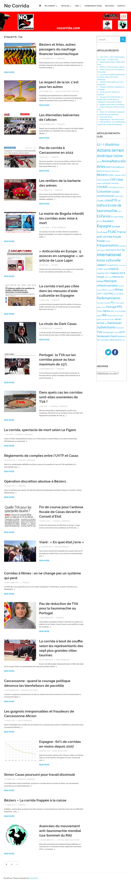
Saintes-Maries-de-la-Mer (105, 319)
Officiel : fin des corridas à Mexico (112, 67)
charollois (115, 183)
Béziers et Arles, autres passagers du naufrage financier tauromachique (58, 49)
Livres (124, 265)
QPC (112, 311)
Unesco (116, 332)
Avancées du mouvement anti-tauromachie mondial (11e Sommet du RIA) (60, 830)
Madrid (113, 269)
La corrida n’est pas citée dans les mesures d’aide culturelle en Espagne (59, 290)
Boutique (109, 6)
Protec (100, 311)
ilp (123, 249)
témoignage (108, 332)
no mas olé (110, 290)
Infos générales (59, 227)
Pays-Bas (107, 303)
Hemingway (101, 250)
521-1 (100, 144)
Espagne (104, 226)
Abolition (112, 144)
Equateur (108, 220)
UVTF (122, 332)
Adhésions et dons (93, 6)
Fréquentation (107, 245)
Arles (101, 166)
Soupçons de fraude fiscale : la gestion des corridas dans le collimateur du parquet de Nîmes (110, 99)
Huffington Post (113, 249)
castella (99, 183)
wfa (123, 340)
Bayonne (101, 171)
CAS (113, 179)
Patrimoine (100, 303)
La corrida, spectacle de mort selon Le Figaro (40, 430)
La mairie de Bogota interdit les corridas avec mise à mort (61, 218)
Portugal (111, 306)
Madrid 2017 (103, 273)
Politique (33, 690)
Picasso (103, 307)
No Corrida (16, 6)
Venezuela (103, 336)
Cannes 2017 (120, 175)
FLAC (112, 231)
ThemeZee (33, 878)
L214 (119, 265)
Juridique (63, 406)
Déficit (102, 205)
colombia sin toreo (116, 187)
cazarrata (106, 183)
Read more (9, 72)
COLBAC (102, 187)
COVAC (100, 200)
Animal (99, 162)
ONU (105, 293)
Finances (61, 58)
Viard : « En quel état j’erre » (61, 542)
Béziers (102, 175)
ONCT (100, 293)
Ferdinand (102, 232)
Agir (77, 6)
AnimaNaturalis (114, 161)
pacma (116, 294)
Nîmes (118, 289)
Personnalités (119, 303)
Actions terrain (110, 150)
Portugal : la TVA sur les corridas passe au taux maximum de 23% (57, 359)
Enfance (25, 690)
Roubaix (109, 315)
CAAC (111, 175)
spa (106, 323)
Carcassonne (103, 179)
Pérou (106, 310)
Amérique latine (110, 156)
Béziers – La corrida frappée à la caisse (35, 800)
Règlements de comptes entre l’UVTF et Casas (41, 456)
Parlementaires (108, 298)
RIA (104, 315)
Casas (119, 179)
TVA (99, 332)
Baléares (120, 166)
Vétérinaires (116, 339)
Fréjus (107, 241)
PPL (119, 306)
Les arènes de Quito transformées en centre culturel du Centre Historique (111, 77)
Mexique (110, 281)
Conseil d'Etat (118, 196)
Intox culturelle (109, 260)
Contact (121, 6)
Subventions (106, 327)
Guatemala (122, 246)
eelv (119, 211)
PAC (111, 293)
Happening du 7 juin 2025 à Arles (112, 119)
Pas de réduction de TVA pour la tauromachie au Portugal (58, 608)
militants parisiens (107, 285)
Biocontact (115, 171)
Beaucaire (108, 171)
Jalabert (101, 264)
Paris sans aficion (106, 117)
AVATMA (110, 166)
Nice (104, 289)
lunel (106, 269)
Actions (54, 265)
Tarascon (120, 327)
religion (99, 315)
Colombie (104, 191)
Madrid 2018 (118, 273)
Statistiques (114, 322)
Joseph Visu (112, 265)
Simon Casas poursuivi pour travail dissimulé (39, 775)
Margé (100, 276)
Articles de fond (63, 91)
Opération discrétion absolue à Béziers (35, 481)
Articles (65, 6)
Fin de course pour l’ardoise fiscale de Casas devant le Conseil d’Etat (61, 511)
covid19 (111, 200)
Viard (113, 336)
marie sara (108, 277)
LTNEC (100, 269)
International (109, 254)
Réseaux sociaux (118, 315)
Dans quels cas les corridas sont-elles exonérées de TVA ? (61, 397)
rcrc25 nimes (120, 311)
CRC (119, 200)
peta (98, 307)
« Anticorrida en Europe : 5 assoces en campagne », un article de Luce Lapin (61, 256)
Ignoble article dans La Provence (112, 104)
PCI (112, 302)
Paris (121, 293)
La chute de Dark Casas (58, 324)
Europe (116, 226)
